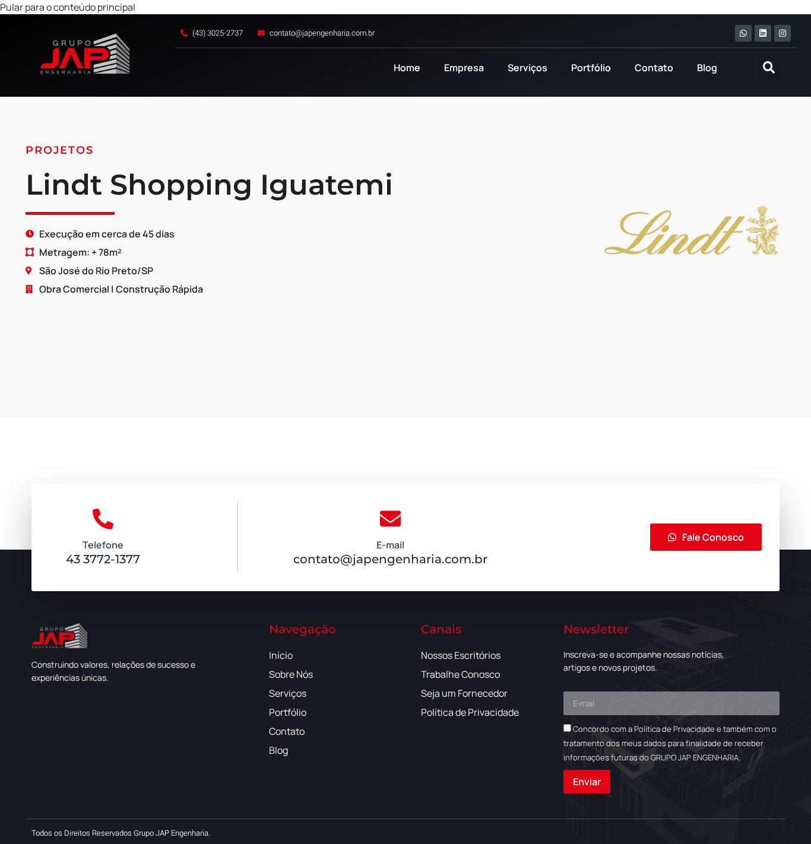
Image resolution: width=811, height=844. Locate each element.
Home (407, 67)
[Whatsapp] (743, 33)
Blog (707, 67)
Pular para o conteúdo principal (67, 7)
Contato (654, 67)
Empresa (464, 67)
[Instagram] (782, 33)
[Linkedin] (763, 33)
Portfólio (591, 67)
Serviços (527, 67)
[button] (769, 68)
